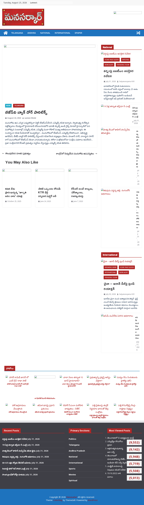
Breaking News (110, 267)
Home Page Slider (112, 60)
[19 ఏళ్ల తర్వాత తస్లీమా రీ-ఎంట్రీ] (115, 115)
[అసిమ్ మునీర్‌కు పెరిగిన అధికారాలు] (117, 333)
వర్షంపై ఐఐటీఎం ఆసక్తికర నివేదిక (118, 73)
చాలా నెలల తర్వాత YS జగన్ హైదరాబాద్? (72, 385)
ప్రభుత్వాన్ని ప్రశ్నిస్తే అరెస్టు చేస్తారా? (99, 384)
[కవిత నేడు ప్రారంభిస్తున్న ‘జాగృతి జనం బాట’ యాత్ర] (16, 170)
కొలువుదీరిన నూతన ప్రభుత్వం (18, 153)
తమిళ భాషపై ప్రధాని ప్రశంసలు (45, 412)
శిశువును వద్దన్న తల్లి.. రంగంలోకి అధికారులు (138, 209)
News (8, 105)
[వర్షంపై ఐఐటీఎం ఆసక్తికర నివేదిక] (121, 53)
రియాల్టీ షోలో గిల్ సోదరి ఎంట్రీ (13, 468)
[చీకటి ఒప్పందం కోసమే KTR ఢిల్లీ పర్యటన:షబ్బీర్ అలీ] (49, 170)
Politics (72, 439)
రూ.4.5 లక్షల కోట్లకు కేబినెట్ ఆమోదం (16, 462)
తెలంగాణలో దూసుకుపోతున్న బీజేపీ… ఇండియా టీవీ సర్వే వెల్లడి (117, 459)
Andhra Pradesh (77, 450)
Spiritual (73, 480)
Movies (72, 474)
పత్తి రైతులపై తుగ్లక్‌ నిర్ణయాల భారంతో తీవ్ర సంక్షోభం (99, 416)
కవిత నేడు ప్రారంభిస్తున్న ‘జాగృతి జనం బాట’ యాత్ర (15, 192)
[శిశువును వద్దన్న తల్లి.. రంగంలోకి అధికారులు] (117, 218)
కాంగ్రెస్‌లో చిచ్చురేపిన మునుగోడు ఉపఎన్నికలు (75, 153)
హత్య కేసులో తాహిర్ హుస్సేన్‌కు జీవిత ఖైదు (137, 149)
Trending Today (123, 65)
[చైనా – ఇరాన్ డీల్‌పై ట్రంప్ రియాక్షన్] (121, 261)
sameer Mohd (30, 118)
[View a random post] (138, 33)
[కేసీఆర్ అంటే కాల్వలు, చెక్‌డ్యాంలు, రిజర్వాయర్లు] (82, 170)
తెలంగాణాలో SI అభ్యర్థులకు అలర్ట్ (120, 437)
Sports (72, 468)
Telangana (17, 33)
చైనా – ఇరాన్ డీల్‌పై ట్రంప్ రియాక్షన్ (119, 286)
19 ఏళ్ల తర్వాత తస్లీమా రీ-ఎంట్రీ (135, 112)
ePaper (78, 33)
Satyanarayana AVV (126, 81)
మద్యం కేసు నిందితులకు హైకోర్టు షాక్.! (126, 385)
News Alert (109, 65)
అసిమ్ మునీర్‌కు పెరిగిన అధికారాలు (137, 327)
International (62, 33)
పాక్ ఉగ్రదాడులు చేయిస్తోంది (18, 412)
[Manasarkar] (5, 33)
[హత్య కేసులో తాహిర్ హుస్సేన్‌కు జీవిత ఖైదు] (117, 157)
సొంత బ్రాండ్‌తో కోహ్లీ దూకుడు (13, 474)
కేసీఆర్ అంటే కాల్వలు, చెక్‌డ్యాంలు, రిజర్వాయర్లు (82, 192)
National (45, 33)
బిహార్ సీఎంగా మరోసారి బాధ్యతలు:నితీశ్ (72, 413)
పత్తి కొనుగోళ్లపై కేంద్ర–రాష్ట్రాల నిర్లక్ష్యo (126, 413)
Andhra (31, 33)
